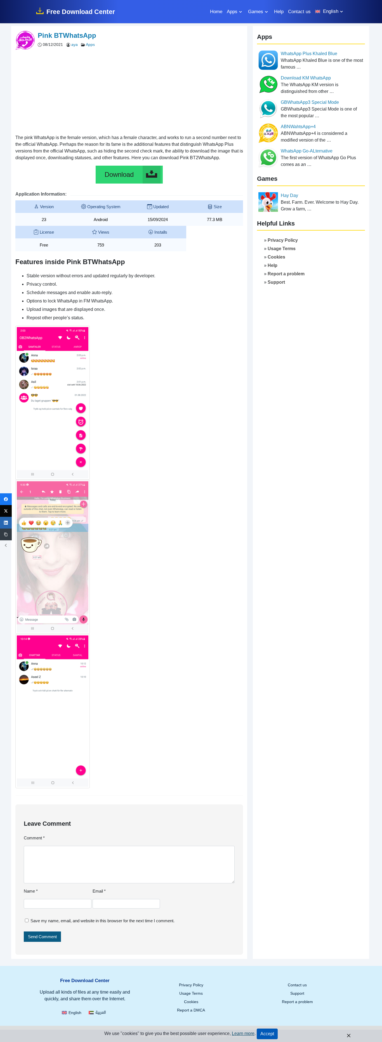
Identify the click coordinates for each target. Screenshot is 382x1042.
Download (119, 174)
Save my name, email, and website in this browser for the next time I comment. (102, 920)
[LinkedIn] (6, 523)
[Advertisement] (129, 90)
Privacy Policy (283, 240)
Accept (267, 1033)
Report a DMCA (191, 1010)
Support (276, 282)
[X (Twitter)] (6, 511)
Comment (34, 838)
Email (99, 891)
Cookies (276, 257)
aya (75, 44)
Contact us (299, 11)
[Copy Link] (6, 534)
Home (216, 11)
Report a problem (286, 273)
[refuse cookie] (348, 1035)
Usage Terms (282, 248)
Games (255, 11)
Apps (232, 11)
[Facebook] (6, 499)
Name (31, 891)
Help (279, 11)
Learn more (243, 1033)
